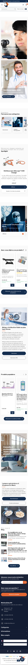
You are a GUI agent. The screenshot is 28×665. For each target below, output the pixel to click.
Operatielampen (14, 498)
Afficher (13, 187)
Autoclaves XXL (14, 358)
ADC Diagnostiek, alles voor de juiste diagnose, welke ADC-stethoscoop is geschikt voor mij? (17, 549)
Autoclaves (14, 353)
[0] (26, 4)
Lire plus (10, 539)
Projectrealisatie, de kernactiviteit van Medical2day (17, 543)
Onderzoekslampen (14, 503)
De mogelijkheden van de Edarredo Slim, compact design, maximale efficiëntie (17, 534)
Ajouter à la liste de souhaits (13, 191)
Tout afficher (13, 565)
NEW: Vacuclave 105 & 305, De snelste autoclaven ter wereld (16, 558)
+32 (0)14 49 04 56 (8, 615)
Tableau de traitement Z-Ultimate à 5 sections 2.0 (8, 271)
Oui (18, 660)
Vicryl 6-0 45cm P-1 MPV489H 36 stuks (7, 394)
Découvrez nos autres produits (13, 418)
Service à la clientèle (14, 594)
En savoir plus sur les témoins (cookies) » (14, 662)
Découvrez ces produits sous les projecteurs (13, 292)
